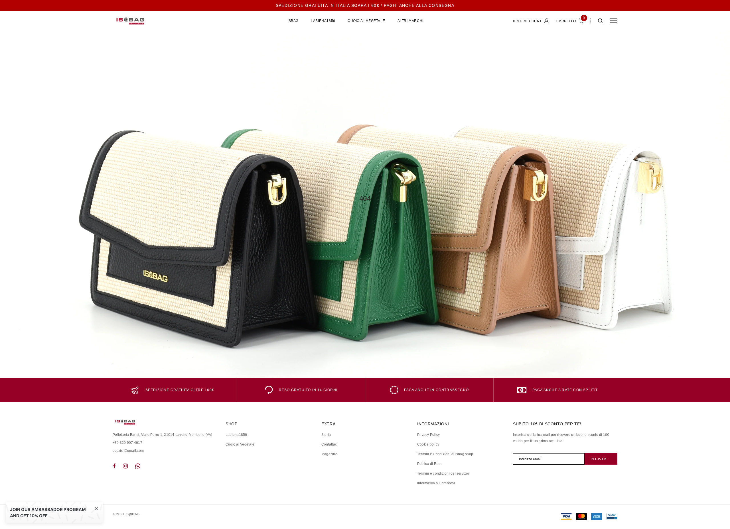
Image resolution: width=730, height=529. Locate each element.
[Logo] (156, 21)
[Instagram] (125, 466)
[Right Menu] (613, 21)
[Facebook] (114, 466)
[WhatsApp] (137, 466)
